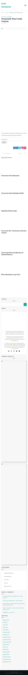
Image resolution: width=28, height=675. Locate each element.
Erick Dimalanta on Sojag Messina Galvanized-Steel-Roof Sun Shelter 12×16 (14, 604)
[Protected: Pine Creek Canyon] (14, 78)
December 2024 (7, 656)
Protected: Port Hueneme (10, 175)
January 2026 (6, 634)
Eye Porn (6, 579)
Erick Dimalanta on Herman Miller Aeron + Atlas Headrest (13, 597)
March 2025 (5, 649)
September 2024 (7, 661)
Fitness (6, 583)
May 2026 (5, 627)
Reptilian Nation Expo (9, 211)
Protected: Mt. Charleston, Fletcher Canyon (14, 232)
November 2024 (7, 659)
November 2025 (7, 639)
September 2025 (7, 642)
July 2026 (5, 622)
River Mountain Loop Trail (10, 274)
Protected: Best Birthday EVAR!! (12, 193)
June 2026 (5, 625)
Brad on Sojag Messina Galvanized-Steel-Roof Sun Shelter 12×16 (13, 608)
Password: (4, 139)
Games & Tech (7, 586)
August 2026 (6, 620)
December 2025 (7, 637)
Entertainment (7, 576)
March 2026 (5, 629)
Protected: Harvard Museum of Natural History (12, 253)
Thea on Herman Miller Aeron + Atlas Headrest (12, 600)
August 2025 (6, 644)
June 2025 (5, 647)
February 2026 (6, 632)
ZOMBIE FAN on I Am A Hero (9, 612)
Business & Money (8, 573)
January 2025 (6, 654)
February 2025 (6, 652)
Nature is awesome (6, 16)
